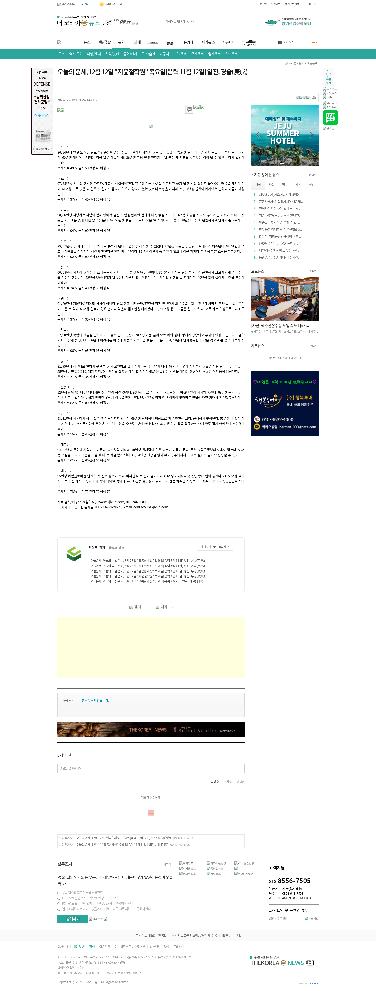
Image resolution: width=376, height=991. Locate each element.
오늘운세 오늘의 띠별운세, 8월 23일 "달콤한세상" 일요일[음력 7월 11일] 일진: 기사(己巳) (147, 560)
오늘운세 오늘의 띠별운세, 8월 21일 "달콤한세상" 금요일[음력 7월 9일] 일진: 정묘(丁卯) (146, 581)
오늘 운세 (180, 54)
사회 (271, 184)
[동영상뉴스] (215, 868)
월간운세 (214, 54)
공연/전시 (130, 54)
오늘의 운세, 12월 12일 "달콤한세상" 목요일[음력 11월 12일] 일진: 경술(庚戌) (134, 837)
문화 (62, 54)
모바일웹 (311, 4)
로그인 (263, 4)
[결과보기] (96, 919)
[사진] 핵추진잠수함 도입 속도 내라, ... (280, 326)
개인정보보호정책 (84, 946)
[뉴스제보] (312, 918)
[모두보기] (105, 918)
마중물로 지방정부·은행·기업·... (279, 222)
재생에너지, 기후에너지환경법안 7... (281, 194)
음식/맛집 (112, 54)
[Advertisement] (151, 647)
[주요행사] (330, 106)
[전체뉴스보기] (188, 873)
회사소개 (62, 946)
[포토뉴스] (330, 92)
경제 (258, 184)
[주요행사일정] (243, 873)
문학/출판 (148, 54)
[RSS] (327, 96)
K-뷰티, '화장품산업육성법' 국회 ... (280, 236)
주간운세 (197, 54)
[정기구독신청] (278, 918)
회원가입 (275, 4)
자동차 (164, 54)
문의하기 (178, 946)
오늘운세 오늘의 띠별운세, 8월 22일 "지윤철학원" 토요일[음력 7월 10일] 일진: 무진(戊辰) (147, 576)
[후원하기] (328, 77)
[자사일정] (330, 102)
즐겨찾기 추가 (68, 4)
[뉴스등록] (330, 88)
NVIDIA (288, 42)
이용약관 (104, 946)
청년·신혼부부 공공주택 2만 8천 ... (280, 215)
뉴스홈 (292, 63)
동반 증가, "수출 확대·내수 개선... (279, 257)
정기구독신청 (292, 4)
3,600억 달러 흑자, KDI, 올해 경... (278, 243)
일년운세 (231, 54)
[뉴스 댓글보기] (236, 868)
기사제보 (87, 4)
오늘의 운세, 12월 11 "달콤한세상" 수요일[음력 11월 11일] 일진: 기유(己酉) (133, 844)
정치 (285, 184)
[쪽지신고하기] (314, 98)
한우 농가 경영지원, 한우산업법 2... (280, 229)
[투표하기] (72, 919)
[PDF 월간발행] (244, 863)
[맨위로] (328, 128)
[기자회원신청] (221, 863)
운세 (301, 63)
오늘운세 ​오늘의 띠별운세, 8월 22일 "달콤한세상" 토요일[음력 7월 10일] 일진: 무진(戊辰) (147, 571)
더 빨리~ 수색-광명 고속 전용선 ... (279, 250)
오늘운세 (312, 63)
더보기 (312, 175)
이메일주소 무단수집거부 (130, 946)
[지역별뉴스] (187, 868)
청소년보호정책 (159, 946)
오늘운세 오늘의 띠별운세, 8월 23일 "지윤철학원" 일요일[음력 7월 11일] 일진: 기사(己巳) (147, 565)
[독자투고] (186, 863)
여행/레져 (94, 54)
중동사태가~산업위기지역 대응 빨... (281, 201)
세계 (298, 184)
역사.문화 (76, 54)
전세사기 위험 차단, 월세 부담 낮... (279, 208)
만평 (312, 184)
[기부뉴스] (214, 873)
